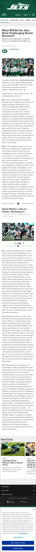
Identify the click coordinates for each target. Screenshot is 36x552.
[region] (18, 529)
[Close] (34, 510)
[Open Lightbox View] (18, 235)
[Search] (30, 14)
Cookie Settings (18, 537)
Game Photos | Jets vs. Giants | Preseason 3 (14, 210)
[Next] (23, 243)
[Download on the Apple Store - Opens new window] (11, 502)
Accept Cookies (18, 548)
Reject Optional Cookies (18, 543)
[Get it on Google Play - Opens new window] (24, 502)
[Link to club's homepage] (4, 14)
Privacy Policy (23, 533)
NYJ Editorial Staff (14, 49)
